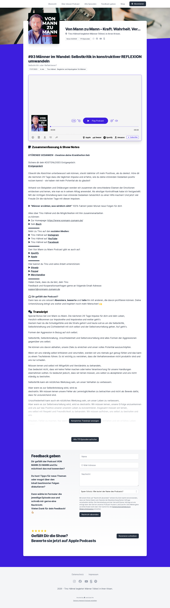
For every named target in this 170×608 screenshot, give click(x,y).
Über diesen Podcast (70, 4)
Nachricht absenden (90, 514)
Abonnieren (139, 4)
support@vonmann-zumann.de (44, 289)
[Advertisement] (85, 93)
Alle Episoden (90, 4)
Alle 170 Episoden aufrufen (85, 439)
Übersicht (52, 4)
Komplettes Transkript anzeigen (85, 421)
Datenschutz (78, 574)
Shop (123, 4)
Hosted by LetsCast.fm (85, 597)
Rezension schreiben (128, 536)
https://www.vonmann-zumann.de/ (65, 220)
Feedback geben (108, 4)
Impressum (93, 574)
